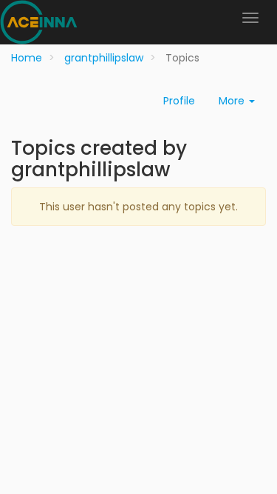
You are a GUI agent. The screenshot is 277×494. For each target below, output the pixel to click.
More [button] (233, 100)
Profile (179, 100)
